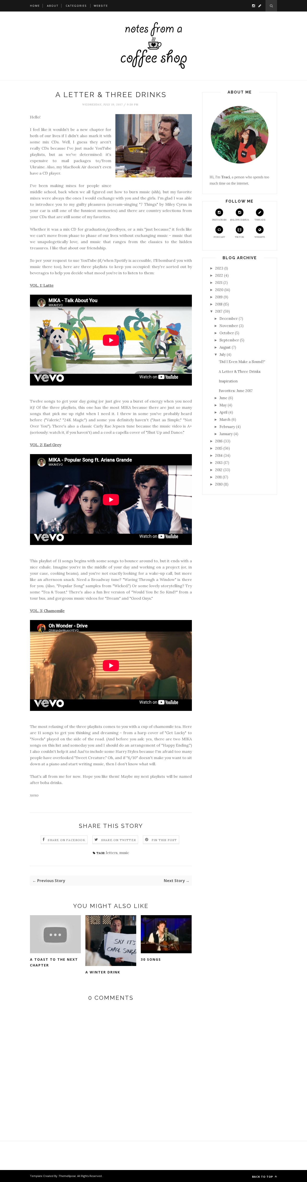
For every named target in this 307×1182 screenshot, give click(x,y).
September (229, 340)
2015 (218, 448)
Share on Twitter (118, 840)
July (222, 354)
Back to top (263, 1176)
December (228, 318)
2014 (219, 455)
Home (35, 5)
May (223, 405)
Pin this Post (164, 840)
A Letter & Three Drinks (239, 371)
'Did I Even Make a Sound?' (242, 361)
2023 (219, 268)
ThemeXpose (67, 1176)
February (227, 426)
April (223, 412)
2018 (218, 304)
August (225, 347)
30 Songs (151, 959)
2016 (219, 441)
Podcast (219, 237)
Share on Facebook (66, 840)
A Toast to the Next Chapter (54, 962)
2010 (219, 484)
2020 (219, 289)
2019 (219, 297)
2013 (219, 462)
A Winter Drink (102, 972)
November (228, 325)
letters (112, 852)
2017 (218, 311)
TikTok (239, 237)
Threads (259, 219)
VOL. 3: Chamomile (47, 610)
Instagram (219, 219)
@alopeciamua (239, 219)
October (226, 333)
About (53, 5)
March (224, 419)
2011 (218, 477)
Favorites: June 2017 (236, 390)
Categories (76, 5)
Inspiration (228, 381)
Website (101, 5)
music (124, 852)
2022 (219, 275)
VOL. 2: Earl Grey (45, 444)
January (226, 434)
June (223, 398)
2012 (218, 470)
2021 (218, 282)
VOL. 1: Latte (41, 285)
